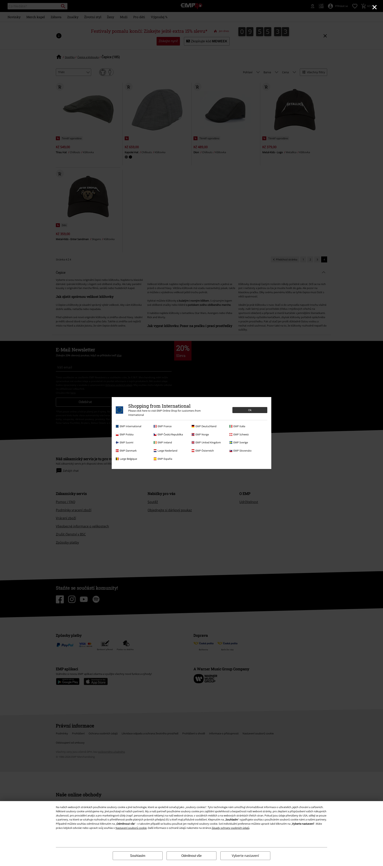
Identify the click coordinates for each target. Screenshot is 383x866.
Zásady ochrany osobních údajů (230, 828)
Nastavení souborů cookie (131, 828)
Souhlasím (137, 855)
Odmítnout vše (191, 855)
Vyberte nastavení (245, 855)
